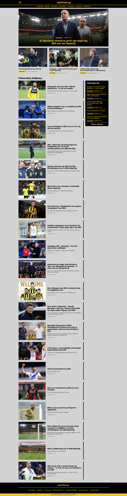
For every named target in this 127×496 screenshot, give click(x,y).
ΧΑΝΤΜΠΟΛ (54, 6)
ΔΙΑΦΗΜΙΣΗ (79, 6)
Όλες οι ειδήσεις (97, 124)
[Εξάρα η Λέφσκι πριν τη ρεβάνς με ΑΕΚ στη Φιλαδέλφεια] (32, 110)
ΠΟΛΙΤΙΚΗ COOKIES (83, 490)
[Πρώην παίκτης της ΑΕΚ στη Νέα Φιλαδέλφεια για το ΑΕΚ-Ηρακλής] (32, 169)
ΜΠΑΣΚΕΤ (47, 6)
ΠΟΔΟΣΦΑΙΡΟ (40, 6)
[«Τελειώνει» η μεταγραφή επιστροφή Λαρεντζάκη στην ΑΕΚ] (32, 351)
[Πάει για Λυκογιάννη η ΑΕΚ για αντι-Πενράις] (32, 391)
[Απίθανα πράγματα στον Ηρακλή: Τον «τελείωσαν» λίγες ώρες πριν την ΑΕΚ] (32, 229)
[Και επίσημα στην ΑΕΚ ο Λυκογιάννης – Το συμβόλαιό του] (32, 291)
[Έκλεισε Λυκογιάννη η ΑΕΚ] (32, 371)
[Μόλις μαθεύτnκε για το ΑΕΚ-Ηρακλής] (32, 451)
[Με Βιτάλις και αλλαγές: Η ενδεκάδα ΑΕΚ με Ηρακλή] (32, 189)
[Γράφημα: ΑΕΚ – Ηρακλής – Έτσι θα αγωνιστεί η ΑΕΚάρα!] (32, 249)
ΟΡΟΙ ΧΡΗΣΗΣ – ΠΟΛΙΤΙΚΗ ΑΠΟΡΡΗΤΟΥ (54, 490)
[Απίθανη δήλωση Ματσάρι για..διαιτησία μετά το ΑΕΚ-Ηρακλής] (94, 57)
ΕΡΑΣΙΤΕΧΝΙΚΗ (62, 6)
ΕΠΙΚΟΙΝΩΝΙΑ (86, 6)
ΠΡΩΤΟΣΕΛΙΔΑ (70, 6)
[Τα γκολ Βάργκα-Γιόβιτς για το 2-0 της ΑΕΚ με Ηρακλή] (32, 129)
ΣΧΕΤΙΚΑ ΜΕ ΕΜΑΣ (94, 490)
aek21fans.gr (63, 485)
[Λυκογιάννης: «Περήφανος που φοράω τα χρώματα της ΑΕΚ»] (32, 209)
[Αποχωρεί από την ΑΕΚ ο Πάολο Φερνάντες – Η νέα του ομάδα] (32, 90)
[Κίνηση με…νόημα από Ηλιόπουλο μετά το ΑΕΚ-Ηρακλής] (63, 57)
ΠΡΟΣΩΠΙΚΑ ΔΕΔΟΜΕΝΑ (71, 490)
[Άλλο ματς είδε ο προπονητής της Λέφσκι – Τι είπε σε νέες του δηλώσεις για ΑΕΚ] (32, 471)
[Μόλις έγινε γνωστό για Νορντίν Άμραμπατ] (32, 411)
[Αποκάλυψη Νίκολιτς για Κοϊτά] (33, 57)
